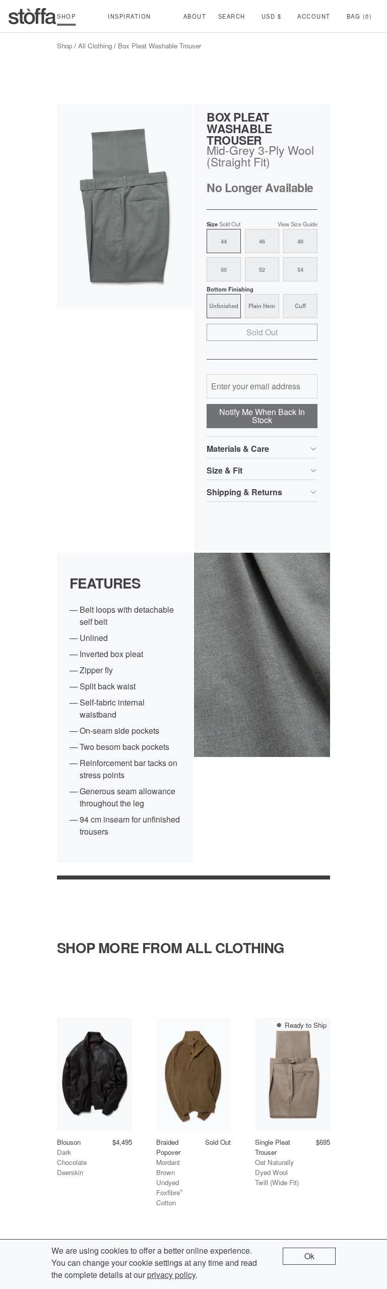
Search (231, 16)
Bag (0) (359, 16)
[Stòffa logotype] (32, 16)
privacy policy (171, 1274)
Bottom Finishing (230, 289)
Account (314, 16)
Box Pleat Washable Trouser (159, 45)
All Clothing (95, 45)
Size (223, 224)
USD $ (272, 16)
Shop (64, 45)
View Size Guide (297, 224)
